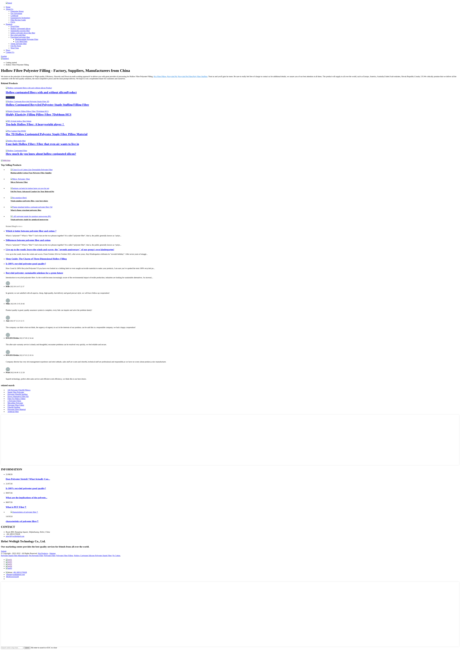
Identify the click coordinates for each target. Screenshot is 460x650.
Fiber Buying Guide (18, 20)
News (8, 50)
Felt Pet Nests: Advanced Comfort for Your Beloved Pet (32, 191)
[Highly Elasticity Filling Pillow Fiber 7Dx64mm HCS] (27, 111)
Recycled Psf (172, 76)
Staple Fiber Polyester (16, 392)
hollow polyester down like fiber (23, 33)
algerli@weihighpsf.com (15, 536)
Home (8, 7)
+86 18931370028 (20, 572)
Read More (10, 97)
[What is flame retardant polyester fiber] (31, 207)
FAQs (13, 22)
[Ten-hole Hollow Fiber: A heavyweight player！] (18, 121)
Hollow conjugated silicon (20, 29)
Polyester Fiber (49, 556)
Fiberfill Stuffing (14, 407)
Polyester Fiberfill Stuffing (18, 394)
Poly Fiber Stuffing (200, 76)
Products (9, 24)
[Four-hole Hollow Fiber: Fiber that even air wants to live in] (16, 141)
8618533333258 (12, 577)
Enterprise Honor (17, 11)
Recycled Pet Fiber (185, 76)
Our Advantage (16, 13)
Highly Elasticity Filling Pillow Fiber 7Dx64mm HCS (38, 114)
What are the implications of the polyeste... (26, 497)
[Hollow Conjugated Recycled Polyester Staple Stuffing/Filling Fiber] (27, 101)
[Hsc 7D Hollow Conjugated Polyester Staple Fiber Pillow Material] (16, 131)
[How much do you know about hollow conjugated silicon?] (16, 151)
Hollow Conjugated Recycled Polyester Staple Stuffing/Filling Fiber (47, 104)
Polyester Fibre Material (17, 409)
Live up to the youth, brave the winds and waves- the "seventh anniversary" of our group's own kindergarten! (60, 249)
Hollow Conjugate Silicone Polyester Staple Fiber (93, 556)
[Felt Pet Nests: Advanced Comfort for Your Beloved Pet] (30, 188)
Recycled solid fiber (18, 35)
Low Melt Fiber (21, 41)
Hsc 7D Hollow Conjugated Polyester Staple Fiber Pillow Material (46, 134)
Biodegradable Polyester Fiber (26, 39)
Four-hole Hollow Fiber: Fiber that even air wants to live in (42, 144)
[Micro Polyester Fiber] (20, 179)
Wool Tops (15, 48)
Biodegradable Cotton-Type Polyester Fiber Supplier (31, 173)
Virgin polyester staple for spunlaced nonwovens (29, 219)
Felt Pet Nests (16, 46)
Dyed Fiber (15, 26)
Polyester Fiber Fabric (16, 405)
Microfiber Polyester (15, 403)
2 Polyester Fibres (14, 401)
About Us (9, 9)
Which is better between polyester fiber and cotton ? (31, 231)
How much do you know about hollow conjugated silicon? (41, 153)
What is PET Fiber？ (16, 507)
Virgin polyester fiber (19, 44)
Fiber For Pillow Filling (16, 399)
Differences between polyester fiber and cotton (28, 240)
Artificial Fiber (13, 412)
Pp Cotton (116, 556)
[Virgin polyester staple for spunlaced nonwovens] (31, 216)
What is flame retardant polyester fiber (26, 210)
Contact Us (10, 52)
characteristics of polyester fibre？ (22, 521)
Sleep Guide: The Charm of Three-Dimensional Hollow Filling (36, 259)
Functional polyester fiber (20, 37)
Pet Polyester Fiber (36, 556)
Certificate (14, 16)
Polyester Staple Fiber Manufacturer (14, 556)
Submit (3, 551)
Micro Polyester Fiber (19, 182)
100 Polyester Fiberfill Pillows (19, 390)
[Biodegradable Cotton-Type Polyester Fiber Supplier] (32, 170)
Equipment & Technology (20, 18)
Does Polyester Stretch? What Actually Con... (28, 479)
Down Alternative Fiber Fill (18, 396)
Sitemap (52, 553)
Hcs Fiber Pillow (160, 76)
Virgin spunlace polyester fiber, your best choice (29, 201)
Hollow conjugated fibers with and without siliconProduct (41, 92)
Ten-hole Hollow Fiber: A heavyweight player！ (35, 124)
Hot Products (43, 553)
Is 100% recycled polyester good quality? (26, 263)
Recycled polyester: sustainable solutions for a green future (34, 273)
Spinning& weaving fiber (20, 31)
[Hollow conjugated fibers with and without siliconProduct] (29, 88)
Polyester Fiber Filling (64, 556)
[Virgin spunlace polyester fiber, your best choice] (19, 198)
